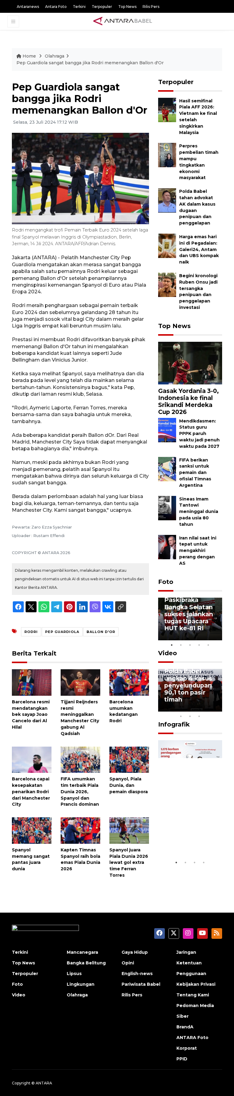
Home (29, 56)
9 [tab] (190, 716)
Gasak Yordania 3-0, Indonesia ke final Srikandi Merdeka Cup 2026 (188, 401)
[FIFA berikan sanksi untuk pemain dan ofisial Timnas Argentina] (167, 469)
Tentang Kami (192, 995)
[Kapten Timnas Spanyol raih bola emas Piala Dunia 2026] (80, 830)
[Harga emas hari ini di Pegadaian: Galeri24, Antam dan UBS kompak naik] (167, 245)
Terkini (79, 6)
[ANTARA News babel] (122, 21)
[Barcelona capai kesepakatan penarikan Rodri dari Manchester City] (31, 759)
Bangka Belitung (86, 963)
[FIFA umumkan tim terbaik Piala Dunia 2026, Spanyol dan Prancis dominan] (80, 759)
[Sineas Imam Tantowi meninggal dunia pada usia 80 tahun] (167, 508)
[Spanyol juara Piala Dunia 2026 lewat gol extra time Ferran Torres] (129, 830)
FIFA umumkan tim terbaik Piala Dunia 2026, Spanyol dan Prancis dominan (80, 791)
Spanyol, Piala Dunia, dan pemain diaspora (128, 785)
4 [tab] (199, 645)
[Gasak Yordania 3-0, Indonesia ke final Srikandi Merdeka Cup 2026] (190, 363)
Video (167, 653)
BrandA (184, 1027)
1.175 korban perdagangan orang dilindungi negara (189, 835)
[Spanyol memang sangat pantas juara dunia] (31, 830)
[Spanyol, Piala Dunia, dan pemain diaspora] (129, 759)
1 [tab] (172, 645)
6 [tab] (208, 708)
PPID (181, 1059)
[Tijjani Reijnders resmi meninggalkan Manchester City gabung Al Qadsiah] (80, 682)
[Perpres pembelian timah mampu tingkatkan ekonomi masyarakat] (167, 155)
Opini (128, 963)
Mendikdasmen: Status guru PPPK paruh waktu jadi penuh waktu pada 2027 (199, 433)
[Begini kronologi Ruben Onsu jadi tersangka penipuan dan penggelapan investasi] (167, 284)
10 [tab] (199, 716)
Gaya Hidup (135, 952)
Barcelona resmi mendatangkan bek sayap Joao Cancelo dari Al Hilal (31, 714)
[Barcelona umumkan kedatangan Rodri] (129, 682)
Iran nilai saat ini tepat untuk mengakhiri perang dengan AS (197, 550)
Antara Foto (56, 6)
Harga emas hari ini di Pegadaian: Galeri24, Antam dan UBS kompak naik (199, 249)
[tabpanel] (190, 619)
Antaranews (28, 6)
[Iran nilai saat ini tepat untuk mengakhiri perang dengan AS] (167, 547)
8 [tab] (181, 716)
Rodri (31, 632)
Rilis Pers (151, 6)
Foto (165, 581)
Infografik (174, 724)
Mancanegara (82, 952)
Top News (127, 6)
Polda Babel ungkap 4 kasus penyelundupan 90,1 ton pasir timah (188, 685)
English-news (137, 973)
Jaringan (186, 952)
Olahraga (54, 56)
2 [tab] (181, 645)
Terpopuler (102, 6)
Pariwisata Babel (141, 984)
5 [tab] (208, 645)
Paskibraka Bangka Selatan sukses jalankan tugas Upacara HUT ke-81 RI (188, 613)
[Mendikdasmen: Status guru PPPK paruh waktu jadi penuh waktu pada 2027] (167, 430)
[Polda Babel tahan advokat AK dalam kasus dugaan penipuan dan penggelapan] (167, 200)
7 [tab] (217, 708)
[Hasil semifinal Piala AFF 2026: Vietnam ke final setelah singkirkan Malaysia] (167, 109)
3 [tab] (190, 645)
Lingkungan (80, 984)
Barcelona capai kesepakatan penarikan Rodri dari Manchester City (31, 791)
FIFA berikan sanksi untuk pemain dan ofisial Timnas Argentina (195, 472)
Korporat (186, 1048)
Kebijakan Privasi (195, 984)
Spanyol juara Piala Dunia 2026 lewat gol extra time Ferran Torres (128, 862)
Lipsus (74, 973)
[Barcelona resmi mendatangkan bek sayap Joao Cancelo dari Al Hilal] (31, 682)
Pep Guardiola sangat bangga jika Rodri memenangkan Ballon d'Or (90, 62)
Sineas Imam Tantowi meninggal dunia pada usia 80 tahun (198, 511)
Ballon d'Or (101, 632)
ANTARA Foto (192, 1037)
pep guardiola (62, 632)
